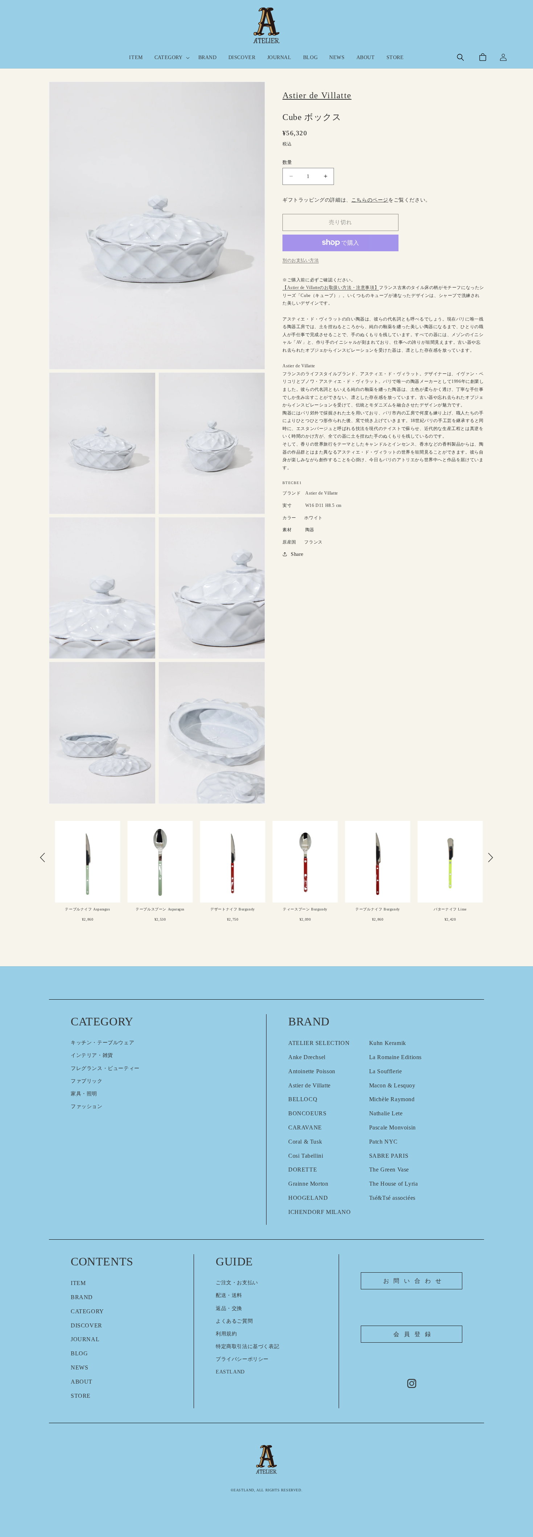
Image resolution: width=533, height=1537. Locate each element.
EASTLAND (230, 1372)
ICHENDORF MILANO (319, 1212)
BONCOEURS (307, 1113)
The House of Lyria (393, 1184)
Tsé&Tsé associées (392, 1198)
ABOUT (81, 1382)
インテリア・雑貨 (92, 1055)
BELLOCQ (302, 1099)
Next (490, 857)
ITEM (78, 1283)
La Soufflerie (385, 1071)
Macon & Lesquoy (392, 1085)
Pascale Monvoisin (392, 1127)
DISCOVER (86, 1325)
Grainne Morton (308, 1184)
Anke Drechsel (307, 1057)
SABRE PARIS (389, 1156)
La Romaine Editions (395, 1057)
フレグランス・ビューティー (105, 1068)
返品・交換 (229, 1308)
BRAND (82, 1297)
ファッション (87, 1106)
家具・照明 (84, 1093)
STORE (81, 1396)
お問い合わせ (414, 1281)
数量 (287, 162)
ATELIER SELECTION (319, 1043)
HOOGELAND (308, 1198)
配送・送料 (229, 1295)
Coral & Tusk (305, 1142)
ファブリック (87, 1081)
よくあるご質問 (234, 1321)
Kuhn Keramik (387, 1043)
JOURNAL (85, 1339)
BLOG (79, 1353)
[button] (171, 57)
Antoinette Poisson (311, 1071)
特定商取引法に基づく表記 (247, 1346)
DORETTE (302, 1169)
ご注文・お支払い (237, 1282)
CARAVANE (305, 1127)
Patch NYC (383, 1142)
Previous (42, 857)
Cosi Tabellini (305, 1156)
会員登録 (414, 1334)
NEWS (79, 1367)
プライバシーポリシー (242, 1359)
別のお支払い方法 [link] (300, 260)
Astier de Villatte (309, 1085)
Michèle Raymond (392, 1099)
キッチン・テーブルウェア (102, 1042)
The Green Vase (389, 1169)
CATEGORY (87, 1311)
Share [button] (297, 554)
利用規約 (226, 1333)
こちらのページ (369, 200)
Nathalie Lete (386, 1113)
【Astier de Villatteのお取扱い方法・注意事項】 (330, 287)
